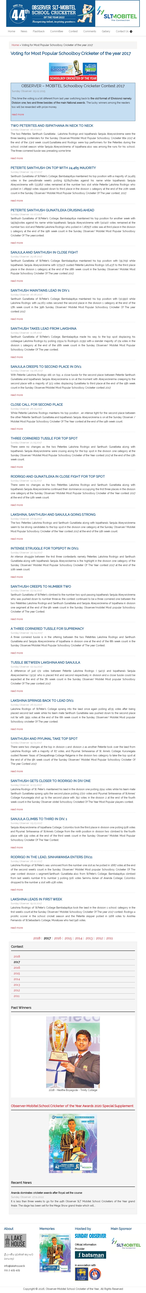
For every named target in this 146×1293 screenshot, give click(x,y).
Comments (89, 31)
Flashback (39, 31)
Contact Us (122, 31)
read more (18, 114)
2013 (89, 938)
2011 (109, 938)
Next (129, 1056)
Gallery (106, 31)
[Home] (73, 13)
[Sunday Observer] (90, 1237)
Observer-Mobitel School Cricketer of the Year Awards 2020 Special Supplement (72, 1106)
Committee (56, 31)
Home (11, 31)
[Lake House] (15, 1246)
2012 (99, 938)
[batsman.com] (90, 1257)
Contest (73, 31)
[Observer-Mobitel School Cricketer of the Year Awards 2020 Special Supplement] (73, 1172)
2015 (68, 938)
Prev (16, 1056)
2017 (47, 938)
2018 (36, 938)
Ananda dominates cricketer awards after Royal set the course (46, 1192)
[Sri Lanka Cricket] (81, 1279)
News (24, 31)
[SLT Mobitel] (126, 1253)
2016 (57, 938)
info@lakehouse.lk (14, 1266)
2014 (78, 938)
